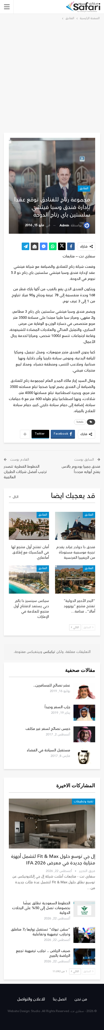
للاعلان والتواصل (31, 999)
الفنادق (84, 188)
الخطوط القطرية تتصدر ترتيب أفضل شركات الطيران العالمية (25, 472)
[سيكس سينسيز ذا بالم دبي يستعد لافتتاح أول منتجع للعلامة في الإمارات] (29, 579)
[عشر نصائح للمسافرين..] (84, 691)
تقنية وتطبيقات (83, 801)
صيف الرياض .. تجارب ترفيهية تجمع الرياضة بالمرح (43, 953)
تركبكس (48, 652)
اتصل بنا (59, 999)
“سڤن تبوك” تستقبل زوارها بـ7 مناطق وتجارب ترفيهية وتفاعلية (40, 932)
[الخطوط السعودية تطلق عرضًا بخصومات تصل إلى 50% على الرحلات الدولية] (84, 909)
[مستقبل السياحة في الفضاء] (84, 756)
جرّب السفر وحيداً (57, 707)
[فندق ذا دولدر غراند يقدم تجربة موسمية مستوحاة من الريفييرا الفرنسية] (75, 526)
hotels (79, 422)
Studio (35, 1011)
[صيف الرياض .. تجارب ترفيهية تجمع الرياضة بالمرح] (84, 956)
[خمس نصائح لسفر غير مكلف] (84, 734)
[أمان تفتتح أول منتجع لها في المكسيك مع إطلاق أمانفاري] (29, 526)
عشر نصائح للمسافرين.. (51, 685)
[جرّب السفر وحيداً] (84, 713)
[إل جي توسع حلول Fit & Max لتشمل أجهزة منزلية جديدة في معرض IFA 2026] (52, 824)
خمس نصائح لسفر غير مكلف (47, 729)
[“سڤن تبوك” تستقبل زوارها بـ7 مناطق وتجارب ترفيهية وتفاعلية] (84, 935)
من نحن (80, 999)
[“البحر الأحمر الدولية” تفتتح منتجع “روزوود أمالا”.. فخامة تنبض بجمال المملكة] (75, 579)
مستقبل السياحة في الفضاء (48, 750)
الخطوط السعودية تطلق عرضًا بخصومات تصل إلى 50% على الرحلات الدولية (41, 908)
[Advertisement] (52, 76)
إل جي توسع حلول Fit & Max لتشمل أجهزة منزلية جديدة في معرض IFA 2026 (53, 860)
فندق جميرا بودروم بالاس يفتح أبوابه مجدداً (81, 469)
